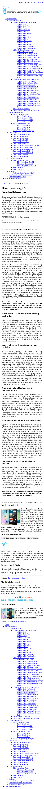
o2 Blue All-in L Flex (24, 37)
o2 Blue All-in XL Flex (24, 44)
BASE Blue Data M (23, 127)
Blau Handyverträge (15, 158)
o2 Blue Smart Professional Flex (27, 87)
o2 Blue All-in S (22, 31)
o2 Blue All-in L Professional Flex (28, 98)
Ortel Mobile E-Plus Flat (21, 144)
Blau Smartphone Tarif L (25, 164)
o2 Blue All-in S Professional (26, 88)
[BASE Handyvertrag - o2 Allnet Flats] (22, 13)
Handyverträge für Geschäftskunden (20, 175)
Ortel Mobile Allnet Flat (21, 136)
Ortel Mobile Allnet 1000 (21, 140)
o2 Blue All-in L (22, 35)
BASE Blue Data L (23, 129)
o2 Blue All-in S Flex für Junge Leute (29, 61)
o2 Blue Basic (21, 24)
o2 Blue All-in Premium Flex (26, 48)
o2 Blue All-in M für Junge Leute (28, 66)
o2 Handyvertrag (20, 538)
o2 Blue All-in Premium (25, 46)
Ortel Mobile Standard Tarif (22, 134)
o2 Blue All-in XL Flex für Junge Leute (30, 72)
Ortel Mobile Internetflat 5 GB (23, 153)
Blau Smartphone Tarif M (25, 162)
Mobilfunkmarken (11, 19)
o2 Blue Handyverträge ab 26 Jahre (24, 22)
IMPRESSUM (23, 2)
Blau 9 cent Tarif (18, 169)
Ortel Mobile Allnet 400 (21, 138)
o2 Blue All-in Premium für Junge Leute (30, 74)
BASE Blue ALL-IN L (24, 121)
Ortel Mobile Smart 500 (20, 156)
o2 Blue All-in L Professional (26, 96)
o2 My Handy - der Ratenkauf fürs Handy (26, 110)
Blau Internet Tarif (19, 167)
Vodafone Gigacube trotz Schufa (23, 173)
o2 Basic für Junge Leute (25, 52)
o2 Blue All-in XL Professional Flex (29, 101)
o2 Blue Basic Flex (23, 26)
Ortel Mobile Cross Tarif (21, 142)
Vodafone (12, 171)
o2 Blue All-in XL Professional (27, 99)
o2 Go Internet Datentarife (21, 109)
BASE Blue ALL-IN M (25, 120)
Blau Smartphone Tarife (21, 160)
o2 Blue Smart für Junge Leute (27, 55)
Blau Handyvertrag (32, 538)
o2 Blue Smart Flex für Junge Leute (28, 57)
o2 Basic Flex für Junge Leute (27, 53)
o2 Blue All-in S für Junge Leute (27, 59)
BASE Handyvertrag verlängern (23, 131)
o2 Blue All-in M (22, 39)
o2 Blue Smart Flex (23, 30)
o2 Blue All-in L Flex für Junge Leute (29, 65)
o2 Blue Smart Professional (26, 85)
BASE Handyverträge (16, 112)
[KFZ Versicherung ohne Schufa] (17, 600)
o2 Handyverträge (15, 20)
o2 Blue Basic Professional (26, 81)
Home (7, 17)
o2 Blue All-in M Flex (24, 41)
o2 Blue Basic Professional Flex (27, 83)
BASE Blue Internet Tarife (21, 123)
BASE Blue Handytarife (21, 114)
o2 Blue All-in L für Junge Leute (27, 63)
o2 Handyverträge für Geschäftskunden (26, 79)
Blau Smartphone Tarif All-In (26, 166)
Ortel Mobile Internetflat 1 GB (23, 149)
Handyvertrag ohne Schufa (16, 578)
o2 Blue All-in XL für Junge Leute (28, 70)
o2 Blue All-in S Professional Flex (28, 90)
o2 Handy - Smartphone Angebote (26, 617)
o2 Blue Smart (22, 28)
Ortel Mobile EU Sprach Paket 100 (24, 147)
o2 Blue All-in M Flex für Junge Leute (29, 68)
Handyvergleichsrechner (13, 178)
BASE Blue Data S (23, 125)
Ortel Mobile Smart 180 (20, 155)
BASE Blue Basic (23, 116)
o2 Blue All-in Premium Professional (29, 103)
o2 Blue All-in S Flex (24, 33)
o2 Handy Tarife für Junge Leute (23, 50)
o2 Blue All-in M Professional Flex (28, 94)
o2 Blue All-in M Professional (27, 92)
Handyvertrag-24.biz (20, 621)
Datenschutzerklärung (36, 2)
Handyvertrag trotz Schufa (17, 177)
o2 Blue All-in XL (23, 42)
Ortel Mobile (13, 132)
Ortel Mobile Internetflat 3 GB (23, 151)
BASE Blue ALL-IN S (24, 118)
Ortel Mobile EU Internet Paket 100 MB (26, 145)
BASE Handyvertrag (8, 538)
